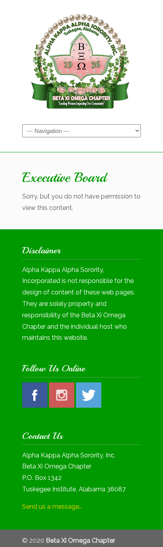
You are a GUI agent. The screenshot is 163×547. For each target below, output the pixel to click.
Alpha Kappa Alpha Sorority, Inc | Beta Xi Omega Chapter (81, 61)
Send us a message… (52, 506)
